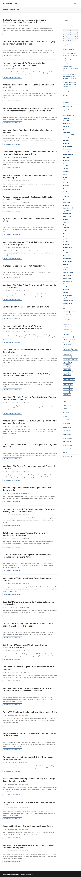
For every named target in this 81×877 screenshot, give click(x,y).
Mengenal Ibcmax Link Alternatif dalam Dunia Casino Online (69, 84)
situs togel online (68, 384)
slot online (66, 392)
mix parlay (74, 359)
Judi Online (66, 99)
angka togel (74, 316)
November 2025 (67, 438)
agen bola (66, 311)
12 (77, 34)
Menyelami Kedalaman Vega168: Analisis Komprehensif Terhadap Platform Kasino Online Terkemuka (27, 689)
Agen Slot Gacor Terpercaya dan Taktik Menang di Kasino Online (28, 219)
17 (72, 36)
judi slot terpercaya (68, 346)
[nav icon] (75, 3)
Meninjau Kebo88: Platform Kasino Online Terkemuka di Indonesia (27, 579)
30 (70, 40)
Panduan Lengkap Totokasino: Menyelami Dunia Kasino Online (69, 61)
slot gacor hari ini (68, 389)
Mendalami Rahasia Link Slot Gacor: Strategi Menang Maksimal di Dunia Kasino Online (26, 374)
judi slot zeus (67, 349)
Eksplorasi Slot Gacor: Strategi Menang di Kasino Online (28, 826)
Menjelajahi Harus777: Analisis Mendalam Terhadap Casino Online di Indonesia (29, 734)
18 (75, 36)
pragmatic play (73, 362)
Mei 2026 (65, 416)
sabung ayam (67, 369)
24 (72, 38)
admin (5, 25)
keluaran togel (67, 354)
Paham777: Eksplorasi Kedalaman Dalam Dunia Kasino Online (30, 712)
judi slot (65, 339)
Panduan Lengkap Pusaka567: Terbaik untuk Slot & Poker (70, 69)
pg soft (65, 362)
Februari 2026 (67, 427)
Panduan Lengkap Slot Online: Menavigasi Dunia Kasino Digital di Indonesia (28, 489)
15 (68, 36)
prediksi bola (67, 364)
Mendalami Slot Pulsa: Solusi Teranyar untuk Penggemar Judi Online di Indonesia (30, 286)
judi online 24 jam (68, 334)
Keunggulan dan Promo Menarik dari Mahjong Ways (26, 307)
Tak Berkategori (24, 25)
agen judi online (68, 314)
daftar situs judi (68, 326)
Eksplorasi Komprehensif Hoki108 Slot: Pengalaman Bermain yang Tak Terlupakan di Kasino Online (30, 152)
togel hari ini (67, 394)
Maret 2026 (66, 423)
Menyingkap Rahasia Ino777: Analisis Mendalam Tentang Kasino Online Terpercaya (28, 243)
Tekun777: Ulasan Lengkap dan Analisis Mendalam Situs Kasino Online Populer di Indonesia (28, 624)
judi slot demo (73, 339)
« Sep (64, 45)
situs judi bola (67, 374)
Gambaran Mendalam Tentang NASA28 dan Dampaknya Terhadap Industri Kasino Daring (28, 555)
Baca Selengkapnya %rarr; (12, 34)
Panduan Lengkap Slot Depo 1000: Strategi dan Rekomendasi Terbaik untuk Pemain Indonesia (24, 327)
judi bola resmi (73, 331)
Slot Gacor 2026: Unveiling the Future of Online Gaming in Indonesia (28, 668)
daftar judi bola (67, 324)
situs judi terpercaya (69, 379)
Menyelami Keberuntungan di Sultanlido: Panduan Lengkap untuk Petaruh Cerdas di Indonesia (29, 42)
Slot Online (66, 102)
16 (70, 36)
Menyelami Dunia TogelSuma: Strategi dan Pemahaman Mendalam (27, 131)
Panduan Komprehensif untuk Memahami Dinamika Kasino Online (29, 803)
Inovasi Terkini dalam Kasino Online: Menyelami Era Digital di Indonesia (30, 445)
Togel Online (66, 110)
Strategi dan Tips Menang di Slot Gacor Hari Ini (24, 266)
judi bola (66, 331)
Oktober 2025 (67, 441)
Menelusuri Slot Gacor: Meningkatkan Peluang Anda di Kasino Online (27, 351)
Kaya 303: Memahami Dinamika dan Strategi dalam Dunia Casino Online (28, 603)
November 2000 (67, 456)
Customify (30, 874)
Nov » (69, 45)
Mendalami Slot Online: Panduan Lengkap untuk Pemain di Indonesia (29, 467)
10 (72, 34)
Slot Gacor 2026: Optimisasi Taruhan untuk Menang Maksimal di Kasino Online (26, 646)
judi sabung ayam (68, 337)
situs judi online (67, 377)
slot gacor (66, 387)
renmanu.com (10, 3)
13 (63, 36)
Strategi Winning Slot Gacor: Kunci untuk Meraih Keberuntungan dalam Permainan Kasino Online (24, 21)
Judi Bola (65, 95)
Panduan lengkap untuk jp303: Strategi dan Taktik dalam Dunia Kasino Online (28, 198)
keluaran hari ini (68, 352)
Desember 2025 (67, 434)
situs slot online (67, 382)
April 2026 (66, 420)
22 (68, 38)
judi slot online (67, 344)
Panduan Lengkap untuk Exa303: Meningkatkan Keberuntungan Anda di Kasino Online (24, 64)
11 (75, 34)
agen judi (73, 311)
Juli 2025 (65, 452)
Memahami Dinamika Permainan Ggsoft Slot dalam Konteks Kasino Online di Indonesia (29, 398)
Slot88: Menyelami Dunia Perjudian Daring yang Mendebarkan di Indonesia (24, 534)
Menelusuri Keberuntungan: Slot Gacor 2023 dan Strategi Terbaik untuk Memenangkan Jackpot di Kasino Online (28, 109)
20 (63, 38)
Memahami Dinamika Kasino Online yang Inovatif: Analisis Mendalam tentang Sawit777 (28, 846)
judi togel (74, 349)
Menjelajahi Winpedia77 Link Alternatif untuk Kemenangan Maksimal (70, 76)
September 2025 (68, 445)
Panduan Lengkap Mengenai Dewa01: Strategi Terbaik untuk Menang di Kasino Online (30, 422)
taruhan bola (74, 392)
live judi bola (67, 359)
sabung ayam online (69, 372)
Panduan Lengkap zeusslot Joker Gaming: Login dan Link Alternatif (28, 86)
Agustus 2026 (67, 405)
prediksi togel (67, 367)
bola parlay (66, 321)
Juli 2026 (65, 409)
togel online (66, 397)
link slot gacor (67, 357)
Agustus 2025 (67, 449)
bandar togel (67, 319)
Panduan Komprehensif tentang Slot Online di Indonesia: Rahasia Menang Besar (28, 758)
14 (66, 36)
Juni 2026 (66, 412)
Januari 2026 (67, 431)
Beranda (5, 13)
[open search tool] (71, 3)
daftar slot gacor (68, 329)
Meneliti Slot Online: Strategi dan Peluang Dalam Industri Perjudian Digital (28, 176)
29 (68, 40)
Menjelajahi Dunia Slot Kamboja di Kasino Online (70, 54)
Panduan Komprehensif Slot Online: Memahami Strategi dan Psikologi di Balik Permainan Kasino (29, 510)
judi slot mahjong (68, 341)
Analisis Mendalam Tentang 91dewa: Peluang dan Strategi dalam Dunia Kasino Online (29, 780)
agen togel (66, 316)
